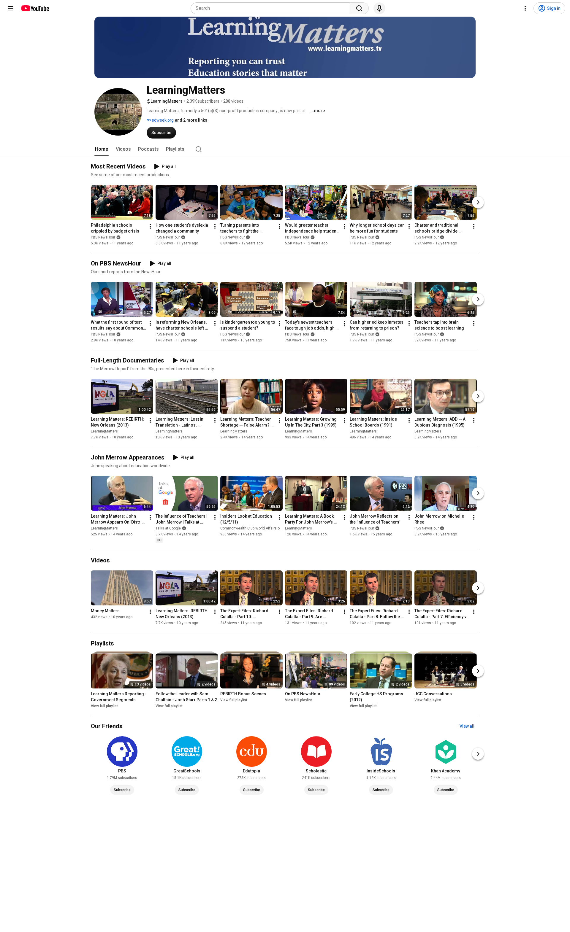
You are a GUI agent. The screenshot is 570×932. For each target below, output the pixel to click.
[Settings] (525, 8)
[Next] (478, 202)
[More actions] (150, 226)
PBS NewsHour (103, 237)
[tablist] (285, 149)
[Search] (359, 8)
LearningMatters (104, 431)
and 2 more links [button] (191, 120)
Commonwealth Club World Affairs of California (258, 528)
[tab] (101, 149)
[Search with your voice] (379, 8)
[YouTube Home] (35, 8)
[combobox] (272, 8)
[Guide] (10, 8)
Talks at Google (168, 528)
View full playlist (104, 706)
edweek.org (162, 120)
